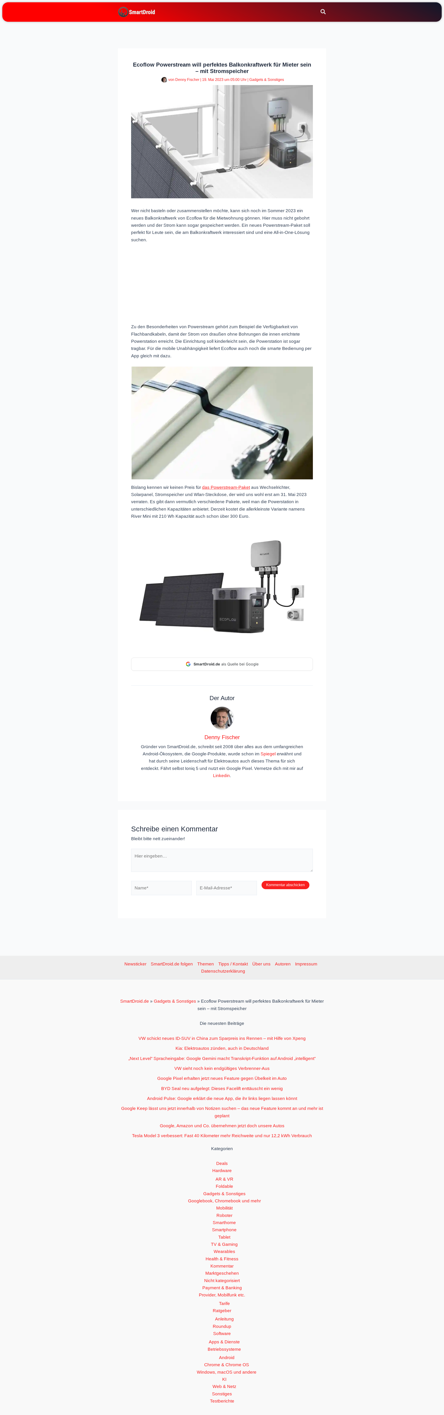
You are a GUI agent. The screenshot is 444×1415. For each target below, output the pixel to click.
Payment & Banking (222, 1287)
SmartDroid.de (134, 1001)
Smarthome (224, 1222)
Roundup (222, 1326)
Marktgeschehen (222, 1273)
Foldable (224, 1186)
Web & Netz (224, 1386)
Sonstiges (222, 1393)
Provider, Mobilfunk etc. (222, 1294)
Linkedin (221, 775)
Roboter (224, 1215)
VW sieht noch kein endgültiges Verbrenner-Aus (222, 1068)
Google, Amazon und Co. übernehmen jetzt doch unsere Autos (222, 1125)
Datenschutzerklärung (223, 971)
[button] (323, 12)
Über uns (261, 964)
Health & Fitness (222, 1258)
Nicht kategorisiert (222, 1280)
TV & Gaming (224, 1244)
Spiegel (268, 753)
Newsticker (135, 964)
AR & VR (224, 1179)
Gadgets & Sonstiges (266, 80)
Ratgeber (222, 1310)
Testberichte (222, 1401)
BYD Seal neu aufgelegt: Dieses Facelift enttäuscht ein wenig (222, 1088)
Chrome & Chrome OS (226, 1364)
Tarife (224, 1303)
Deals (222, 1163)
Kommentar (222, 1266)
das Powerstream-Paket (226, 487)
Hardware (222, 1170)
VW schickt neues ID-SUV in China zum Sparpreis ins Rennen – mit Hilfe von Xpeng (222, 1038)
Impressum (306, 964)
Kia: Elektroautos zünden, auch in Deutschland (222, 1048)
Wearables (224, 1251)
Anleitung (224, 1319)
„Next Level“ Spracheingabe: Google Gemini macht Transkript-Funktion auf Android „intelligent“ (222, 1058)
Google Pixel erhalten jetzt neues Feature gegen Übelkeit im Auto (222, 1078)
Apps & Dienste (224, 1341)
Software (222, 1333)
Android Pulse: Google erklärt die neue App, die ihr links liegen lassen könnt (222, 1098)
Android (226, 1357)
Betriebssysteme (224, 1349)
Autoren (283, 964)
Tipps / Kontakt (233, 964)
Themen (205, 964)
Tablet (224, 1237)
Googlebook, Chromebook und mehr (224, 1200)
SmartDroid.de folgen (172, 964)
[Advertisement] (222, 282)
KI (224, 1379)
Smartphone (224, 1229)
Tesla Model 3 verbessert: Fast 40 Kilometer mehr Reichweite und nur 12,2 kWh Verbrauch (222, 1135)
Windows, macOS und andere (226, 1372)
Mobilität (224, 1208)
